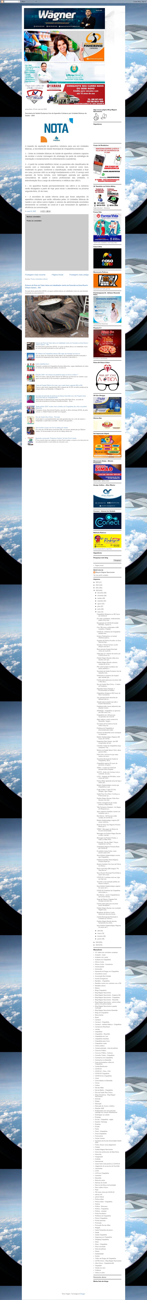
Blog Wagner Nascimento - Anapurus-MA (108, 995)
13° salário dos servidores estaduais (106, 952)
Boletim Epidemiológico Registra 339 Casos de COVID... (108, 738)
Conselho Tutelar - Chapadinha (104, 1055)
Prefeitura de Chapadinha (103, 1216)
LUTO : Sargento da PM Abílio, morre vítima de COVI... (108, 777)
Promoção (98, 1223)
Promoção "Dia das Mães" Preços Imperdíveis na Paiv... (107, 843)
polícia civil (98, 1194)
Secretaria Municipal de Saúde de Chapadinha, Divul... (107, 759)
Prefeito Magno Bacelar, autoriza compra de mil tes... (107, 663)
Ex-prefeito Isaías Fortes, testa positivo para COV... (106, 852)
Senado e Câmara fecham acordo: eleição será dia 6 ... (107, 645)
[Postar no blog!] (43, 211)
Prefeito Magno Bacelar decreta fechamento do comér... (107, 922)
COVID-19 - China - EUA (103, 1071)
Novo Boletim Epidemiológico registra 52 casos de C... (108, 887)
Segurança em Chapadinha (103, 1237)
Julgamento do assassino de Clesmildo (107, 1166)
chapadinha (98, 1031)
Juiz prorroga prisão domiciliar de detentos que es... (107, 698)
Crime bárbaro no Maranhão (103, 1080)
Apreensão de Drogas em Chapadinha (107, 971)
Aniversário (98, 969)
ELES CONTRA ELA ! (42, 364)
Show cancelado (100, 1246)
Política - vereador (101, 1211)
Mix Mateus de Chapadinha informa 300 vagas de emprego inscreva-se (58, 353)
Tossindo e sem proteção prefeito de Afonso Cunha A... (108, 882)
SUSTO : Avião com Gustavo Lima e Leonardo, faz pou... (108, 773)
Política (97, 1204)
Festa (97, 1129)
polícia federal (99, 1197)
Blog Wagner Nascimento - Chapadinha (107, 997)
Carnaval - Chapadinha (102, 1022)
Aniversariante (99, 967)
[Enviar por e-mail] (41, 211)
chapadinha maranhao (102, 1039)
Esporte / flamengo (101, 1122)
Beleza (97, 988)
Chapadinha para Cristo (102, 1041)
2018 (97, 945)
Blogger (82, 1294)
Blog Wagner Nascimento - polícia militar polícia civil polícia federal (108, 1003)
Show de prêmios (100, 1249)
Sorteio (97, 1256)
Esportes (98, 1124)
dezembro (100, 593)
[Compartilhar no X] (45, 211)
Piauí (96, 1190)
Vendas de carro (100, 1268)
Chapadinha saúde (101, 1043)
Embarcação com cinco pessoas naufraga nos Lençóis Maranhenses (106, 1111)
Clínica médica (99, 1046)
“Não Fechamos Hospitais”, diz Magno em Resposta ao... (109, 808)
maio (99, 612)
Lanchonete (98, 1168)
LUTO (97, 1171)
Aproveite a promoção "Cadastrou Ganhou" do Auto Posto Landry (56, 438)
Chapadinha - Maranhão (102, 1034)
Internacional (99, 1161)
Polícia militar (99, 1199)
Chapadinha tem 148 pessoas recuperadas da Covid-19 (106, 716)
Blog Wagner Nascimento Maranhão (106, 1010)
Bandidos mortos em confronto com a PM (108, 983)
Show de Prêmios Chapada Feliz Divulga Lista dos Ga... (107, 900)
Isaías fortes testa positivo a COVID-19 (107, 1164)
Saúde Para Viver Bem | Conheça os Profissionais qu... (108, 795)
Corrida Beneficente (101, 1066)
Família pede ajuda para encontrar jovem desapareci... (107, 904)
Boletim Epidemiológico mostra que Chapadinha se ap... (108, 786)
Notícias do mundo (101, 1183)
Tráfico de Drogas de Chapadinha (105, 1258)
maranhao (98, 1175)
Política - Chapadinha (101, 1209)
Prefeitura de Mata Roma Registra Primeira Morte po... (107, 860)
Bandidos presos (100, 985)
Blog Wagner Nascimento (103, 993)
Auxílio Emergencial (101, 978)
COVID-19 (98, 1069)
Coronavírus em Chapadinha (104, 1057)
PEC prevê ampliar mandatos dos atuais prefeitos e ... (107, 667)
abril (98, 931)
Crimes (97, 1083)
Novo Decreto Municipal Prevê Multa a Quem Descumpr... (109, 873)
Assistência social (101, 974)
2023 (97, 582)
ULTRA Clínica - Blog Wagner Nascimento (108, 1261)
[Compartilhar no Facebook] (47, 211)
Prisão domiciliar (100, 1220)
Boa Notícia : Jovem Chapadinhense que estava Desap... (108, 895)
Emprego (98, 1117)
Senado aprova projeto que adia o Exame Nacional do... (107, 702)
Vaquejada (98, 1265)
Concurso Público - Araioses (104, 1053)
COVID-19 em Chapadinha (103, 1076)
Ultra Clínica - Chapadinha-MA (104, 1263)
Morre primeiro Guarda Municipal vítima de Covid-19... (107, 650)
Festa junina (99, 1136)
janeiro (99, 939)
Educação (98, 1103)
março (99, 933)
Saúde (97, 1232)
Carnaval (98, 1020)
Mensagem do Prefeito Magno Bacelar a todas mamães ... (109, 834)
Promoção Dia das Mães (103, 1225)
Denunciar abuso (99, 1277)
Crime (97, 1078)
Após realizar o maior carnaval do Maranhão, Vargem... (107, 720)
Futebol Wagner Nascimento (104, 1149)
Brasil (97, 1017)
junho (99, 609)
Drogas (97, 1101)
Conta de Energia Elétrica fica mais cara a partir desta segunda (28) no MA (59, 385)
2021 (97, 588)
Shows (97, 1251)
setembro (100, 601)
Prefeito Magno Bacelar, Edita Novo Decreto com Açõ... (108, 799)
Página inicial (57, 275)
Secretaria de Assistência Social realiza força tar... (107, 724)
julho (99, 606)
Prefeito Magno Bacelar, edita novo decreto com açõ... (108, 659)
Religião (97, 1228)
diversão (97, 1099)
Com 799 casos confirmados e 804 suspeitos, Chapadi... (108, 628)
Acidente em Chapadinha (103, 959)
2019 (97, 942)
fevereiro (100, 936)
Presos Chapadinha (101, 1218)
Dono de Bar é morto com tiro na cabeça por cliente (52, 427)
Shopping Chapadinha (102, 1239)
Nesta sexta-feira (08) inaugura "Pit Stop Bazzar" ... (108, 869)
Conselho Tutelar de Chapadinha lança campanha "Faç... (109, 746)
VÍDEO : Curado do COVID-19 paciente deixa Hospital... (106, 768)
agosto (99, 604)
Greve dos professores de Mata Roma (107, 1152)
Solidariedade (99, 1254)
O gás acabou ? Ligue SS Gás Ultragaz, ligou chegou (106, 790)
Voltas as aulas (100, 1272)
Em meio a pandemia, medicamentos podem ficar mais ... (108, 619)
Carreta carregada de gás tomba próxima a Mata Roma (107, 803)
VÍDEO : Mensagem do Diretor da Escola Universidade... (107, 830)
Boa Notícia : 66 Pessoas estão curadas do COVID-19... (107, 816)
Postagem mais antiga (79, 275)
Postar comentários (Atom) (39, 279)
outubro (99, 598)
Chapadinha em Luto (101, 1036)
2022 (97, 585)
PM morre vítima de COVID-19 (104, 1192)
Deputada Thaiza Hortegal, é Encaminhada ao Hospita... (106, 689)
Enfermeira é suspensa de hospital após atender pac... (107, 676)
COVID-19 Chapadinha (102, 1073)
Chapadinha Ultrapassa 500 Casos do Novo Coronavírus (108, 694)
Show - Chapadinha (101, 1244)
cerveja (97, 1029)
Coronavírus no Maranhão (103, 1060)
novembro (100, 595)
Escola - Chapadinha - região (104, 1119)
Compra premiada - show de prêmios (106, 1048)
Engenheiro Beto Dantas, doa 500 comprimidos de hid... (107, 742)
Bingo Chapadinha (100, 990)
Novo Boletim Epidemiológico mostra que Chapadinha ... (108, 856)
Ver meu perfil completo (100, 575)
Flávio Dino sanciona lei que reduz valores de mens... (107, 755)
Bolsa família (99, 1015)
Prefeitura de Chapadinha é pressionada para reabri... (105, 729)
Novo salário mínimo (101, 1187)
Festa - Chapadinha (101, 1131)
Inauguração (99, 1156)
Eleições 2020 (99, 1108)
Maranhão (98, 1178)
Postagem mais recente (35, 275)
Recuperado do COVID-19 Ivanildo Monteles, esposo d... (107, 624)
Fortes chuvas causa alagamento (105, 1145)
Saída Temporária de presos (104, 1230)
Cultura (97, 1085)
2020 (97, 590)
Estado (97, 1126)
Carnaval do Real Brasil (102, 1027)
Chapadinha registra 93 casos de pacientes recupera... (107, 764)
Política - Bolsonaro (101, 1206)
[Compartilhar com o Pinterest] (50, 211)
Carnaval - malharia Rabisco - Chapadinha (108, 1024)
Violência (98, 1270)
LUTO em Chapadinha (102, 1173)
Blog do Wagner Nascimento (105, 572)
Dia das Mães (99, 1087)
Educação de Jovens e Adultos (105, 1106)
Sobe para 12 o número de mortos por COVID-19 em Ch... (108, 654)
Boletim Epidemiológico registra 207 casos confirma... (108, 821)
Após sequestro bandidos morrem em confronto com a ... (108, 812)
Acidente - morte (100, 955)
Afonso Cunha (99, 962)
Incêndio (97, 1159)
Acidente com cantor (101, 957)
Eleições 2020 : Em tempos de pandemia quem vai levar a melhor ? (57, 375)
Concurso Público (100, 1050)
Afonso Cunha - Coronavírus (104, 964)
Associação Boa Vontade (103, 976)
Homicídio (98, 1154)
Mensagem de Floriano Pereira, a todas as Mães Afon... (107, 838)
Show (97, 1242)
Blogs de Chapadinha (101, 1012)
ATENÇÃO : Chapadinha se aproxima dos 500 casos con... (108, 711)
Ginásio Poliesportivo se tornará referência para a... (107, 637)
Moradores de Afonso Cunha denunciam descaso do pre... (107, 913)
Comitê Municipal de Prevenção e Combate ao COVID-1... (107, 917)
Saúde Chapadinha (101, 1235)
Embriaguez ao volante (102, 1115)
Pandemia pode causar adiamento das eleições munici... (109, 707)
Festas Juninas (100, 1138)
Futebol (97, 1147)
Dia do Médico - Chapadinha (104, 1090)
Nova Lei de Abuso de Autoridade (105, 1185)
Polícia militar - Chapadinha (103, 1201)
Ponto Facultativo (100, 1213)
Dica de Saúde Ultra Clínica (103, 1092)
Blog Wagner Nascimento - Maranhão (106, 1000)
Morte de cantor (100, 1180)
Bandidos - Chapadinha (102, 981)
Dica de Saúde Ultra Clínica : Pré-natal (48, 417)
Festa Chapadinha (100, 1133)
